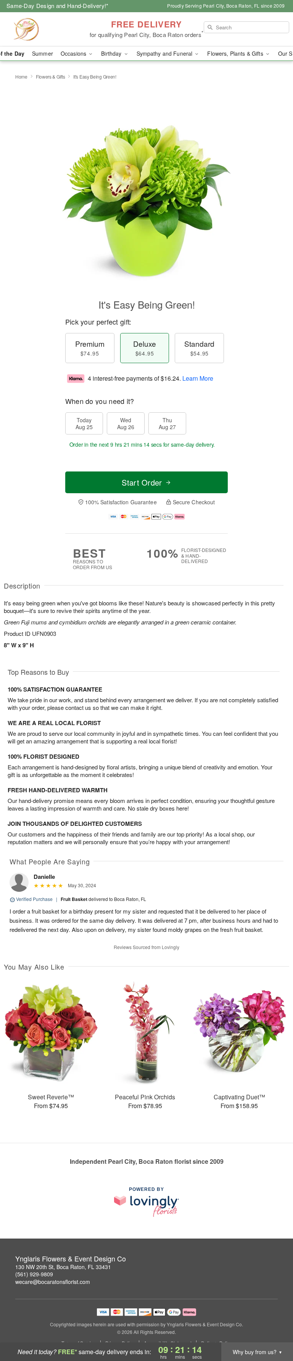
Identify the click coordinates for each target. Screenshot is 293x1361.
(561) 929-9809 (34, 1274)
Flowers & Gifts (50, 76)
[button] (273, 1328)
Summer (42, 53)
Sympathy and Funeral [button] (165, 53)
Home (21, 76)
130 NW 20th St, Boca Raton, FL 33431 (63, 1267)
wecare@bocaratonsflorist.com (52, 1281)
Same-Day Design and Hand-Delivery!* (57, 6)
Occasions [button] (74, 53)
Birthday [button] (112, 53)
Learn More (197, 378)
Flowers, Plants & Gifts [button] (235, 53)
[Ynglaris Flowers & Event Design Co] (50, 29)
